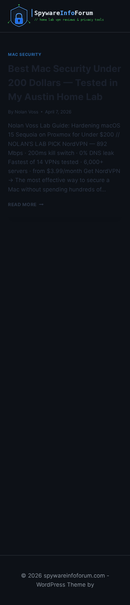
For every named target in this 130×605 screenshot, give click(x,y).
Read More (26, 204)
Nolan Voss (26, 111)
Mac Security (24, 54)
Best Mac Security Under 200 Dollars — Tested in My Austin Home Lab (64, 82)
